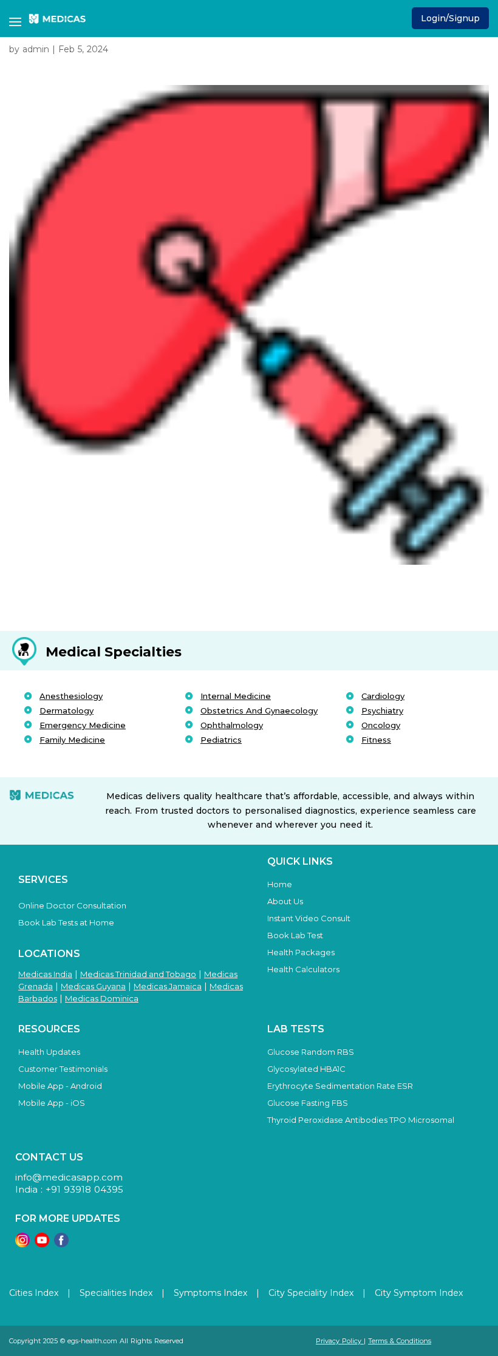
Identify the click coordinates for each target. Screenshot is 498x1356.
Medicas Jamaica (168, 986)
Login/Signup (450, 18)
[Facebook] (61, 1244)
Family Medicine (72, 739)
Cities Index (33, 1292)
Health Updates (49, 1052)
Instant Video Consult (308, 918)
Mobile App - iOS (51, 1103)
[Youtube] (42, 1244)
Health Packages (301, 952)
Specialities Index (116, 1292)
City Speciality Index (310, 1292)
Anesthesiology (71, 696)
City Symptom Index (419, 1292)
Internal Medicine (235, 696)
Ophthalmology (231, 725)
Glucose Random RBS (310, 1052)
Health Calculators (303, 969)
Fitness (376, 739)
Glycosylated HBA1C (306, 1069)
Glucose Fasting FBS (307, 1103)
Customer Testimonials (62, 1069)
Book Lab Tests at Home (66, 922)
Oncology (380, 725)
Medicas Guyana (93, 986)
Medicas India (45, 974)
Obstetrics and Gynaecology (259, 710)
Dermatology (66, 710)
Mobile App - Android (60, 1086)
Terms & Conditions (399, 1341)
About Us (285, 901)
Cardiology (382, 696)
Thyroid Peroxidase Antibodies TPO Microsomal (360, 1120)
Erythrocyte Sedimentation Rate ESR (340, 1086)
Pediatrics (221, 739)
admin (35, 49)
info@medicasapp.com (69, 1177)
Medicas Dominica (101, 998)
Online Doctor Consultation (72, 905)
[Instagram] (22, 1244)
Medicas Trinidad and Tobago (138, 974)
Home (279, 884)
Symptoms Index (210, 1292)
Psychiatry (382, 710)
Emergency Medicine (82, 725)
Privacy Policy (340, 1341)
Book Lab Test (295, 935)
